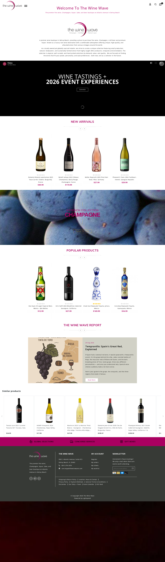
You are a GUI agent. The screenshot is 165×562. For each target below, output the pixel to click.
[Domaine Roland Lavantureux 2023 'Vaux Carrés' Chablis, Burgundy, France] (40, 155)
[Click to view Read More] (57, 358)
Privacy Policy (63, 482)
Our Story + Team (75, 484)
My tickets (95, 465)
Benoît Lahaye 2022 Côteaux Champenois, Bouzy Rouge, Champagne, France (69, 179)
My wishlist (95, 468)
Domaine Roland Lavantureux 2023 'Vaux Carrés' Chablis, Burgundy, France (40, 179)
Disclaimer (62, 484)
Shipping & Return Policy (67, 479)
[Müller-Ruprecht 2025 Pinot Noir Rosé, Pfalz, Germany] (96, 155)
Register (94, 459)
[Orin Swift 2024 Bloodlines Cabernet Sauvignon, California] (68, 283)
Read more (91, 380)
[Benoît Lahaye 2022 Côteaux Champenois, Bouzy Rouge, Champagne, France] (68, 155)
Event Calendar (88, 484)
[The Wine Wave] (12, 5)
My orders (95, 462)
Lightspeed (87, 498)
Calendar (82, 89)
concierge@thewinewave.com (71, 468)
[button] (2, 416)
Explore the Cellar (82, 231)
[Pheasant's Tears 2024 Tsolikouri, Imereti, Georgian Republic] (124, 155)
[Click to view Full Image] (53, 358)
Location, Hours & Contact (88, 479)
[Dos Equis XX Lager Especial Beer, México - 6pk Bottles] (40, 283)
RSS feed (100, 484)
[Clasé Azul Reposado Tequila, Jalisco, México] (96, 283)
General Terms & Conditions (96, 482)
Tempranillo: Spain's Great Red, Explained (104, 348)
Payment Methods (77, 482)
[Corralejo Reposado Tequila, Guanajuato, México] (124, 283)
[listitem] (19, 416)
